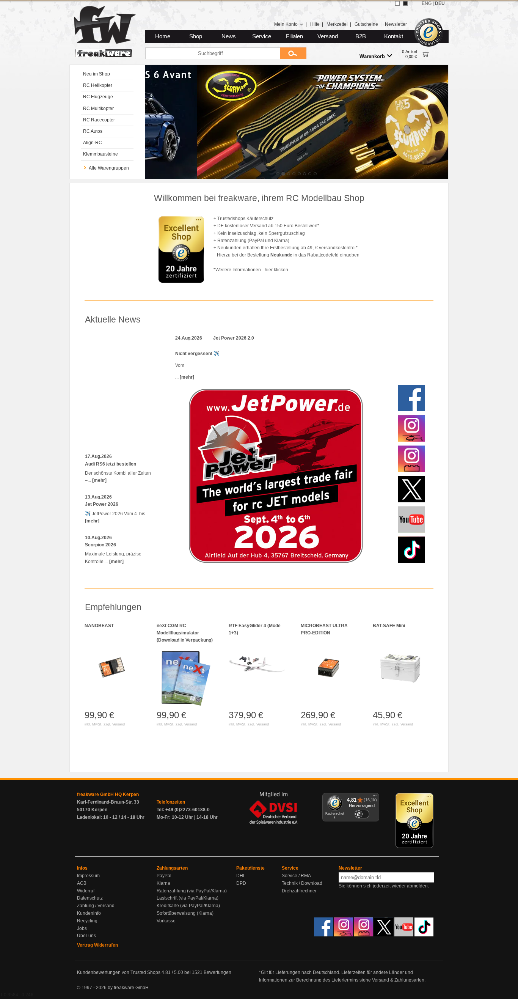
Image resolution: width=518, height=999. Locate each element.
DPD (241, 883)
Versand (327, 36)
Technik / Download (302, 883)
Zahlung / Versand (96, 905)
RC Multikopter (98, 108)
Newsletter (396, 24)
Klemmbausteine (100, 154)
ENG (427, 3)
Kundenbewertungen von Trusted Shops (118, 972)
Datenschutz (90, 898)
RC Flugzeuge (98, 96)
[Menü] (374, 797)
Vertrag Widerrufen (97, 945)
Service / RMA (296, 875)
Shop (195, 36)
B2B (360, 36)
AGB (81, 883)
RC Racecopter (99, 120)
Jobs (82, 928)
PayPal (164, 875)
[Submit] (293, 53)
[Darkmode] (405, 3)
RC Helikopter (97, 85)
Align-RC (92, 142)
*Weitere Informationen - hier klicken (250, 269)
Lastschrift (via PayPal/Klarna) (187, 898)
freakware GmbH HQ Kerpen (108, 794)
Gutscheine (366, 24)
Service (261, 36)
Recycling (87, 920)
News (228, 36)
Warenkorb (372, 56)
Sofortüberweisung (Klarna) (185, 913)
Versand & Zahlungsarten (398, 980)
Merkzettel (337, 24)
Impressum (88, 875)
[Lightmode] (397, 3)
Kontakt (393, 36)
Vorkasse (166, 920)
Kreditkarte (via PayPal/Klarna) (188, 905)
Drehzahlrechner (299, 891)
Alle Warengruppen (109, 168)
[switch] (362, 814)
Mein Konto (286, 24)
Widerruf (85, 891)
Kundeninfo (89, 913)
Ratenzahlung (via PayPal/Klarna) (192, 891)
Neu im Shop (96, 74)
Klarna (163, 883)
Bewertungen (217, 972)
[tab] (277, 173)
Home (162, 36)
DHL (241, 875)
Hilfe (315, 24)
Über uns (86, 935)
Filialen (294, 36)
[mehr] (99, 480)
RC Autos (92, 131)
